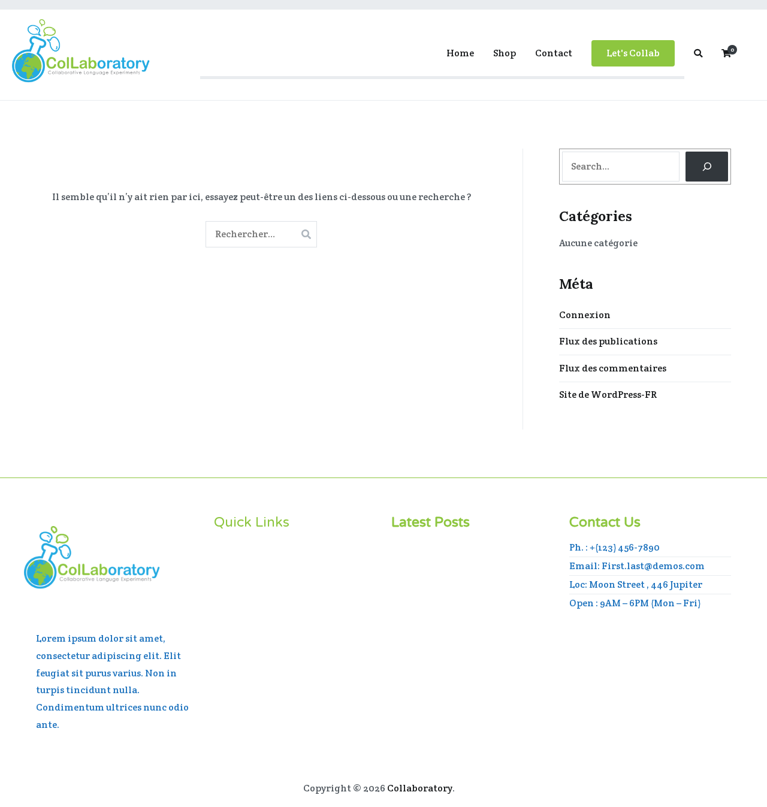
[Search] (707, 166)
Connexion (585, 315)
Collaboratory (419, 788)
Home (460, 53)
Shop (504, 53)
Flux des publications (608, 341)
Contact (553, 53)
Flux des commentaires (612, 368)
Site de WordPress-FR (608, 394)
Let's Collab (633, 53)
